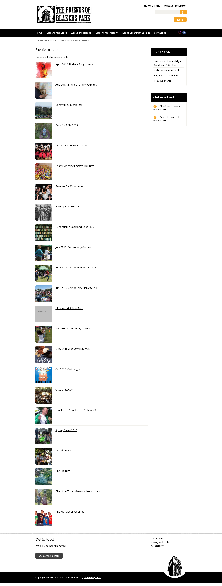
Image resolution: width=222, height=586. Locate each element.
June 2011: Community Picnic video (76, 267)
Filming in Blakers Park (69, 206)
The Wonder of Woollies (69, 511)
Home (38, 33)
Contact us (160, 33)
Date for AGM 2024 (66, 125)
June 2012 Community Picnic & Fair (76, 288)
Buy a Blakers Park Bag (166, 75)
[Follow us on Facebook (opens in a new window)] (184, 33)
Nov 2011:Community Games (72, 328)
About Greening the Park (136, 33)
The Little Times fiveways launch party (78, 491)
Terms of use (158, 538)
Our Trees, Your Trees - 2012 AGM (75, 410)
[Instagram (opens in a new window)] (179, 33)
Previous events (162, 80)
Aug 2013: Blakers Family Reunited (76, 84)
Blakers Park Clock (57, 33)
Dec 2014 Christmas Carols (71, 145)
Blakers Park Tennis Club (167, 70)
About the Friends (81, 33)
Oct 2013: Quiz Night (67, 369)
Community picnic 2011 (69, 104)
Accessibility (157, 545)
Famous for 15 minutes (69, 186)
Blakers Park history (107, 33)
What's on (64, 40)
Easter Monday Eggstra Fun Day (74, 166)
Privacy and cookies (161, 542)
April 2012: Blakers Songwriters (74, 64)
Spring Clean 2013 (66, 430)
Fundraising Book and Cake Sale (74, 227)
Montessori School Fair (69, 308)
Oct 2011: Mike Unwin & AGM (72, 349)
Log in (180, 20)
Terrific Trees (63, 450)
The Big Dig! (62, 471)
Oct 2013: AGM (64, 389)
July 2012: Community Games (73, 247)
